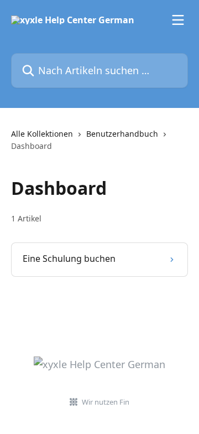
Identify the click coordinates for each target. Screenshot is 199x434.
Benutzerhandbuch (122, 133)
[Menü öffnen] (178, 20)
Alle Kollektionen (42, 133)
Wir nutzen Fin (105, 402)
